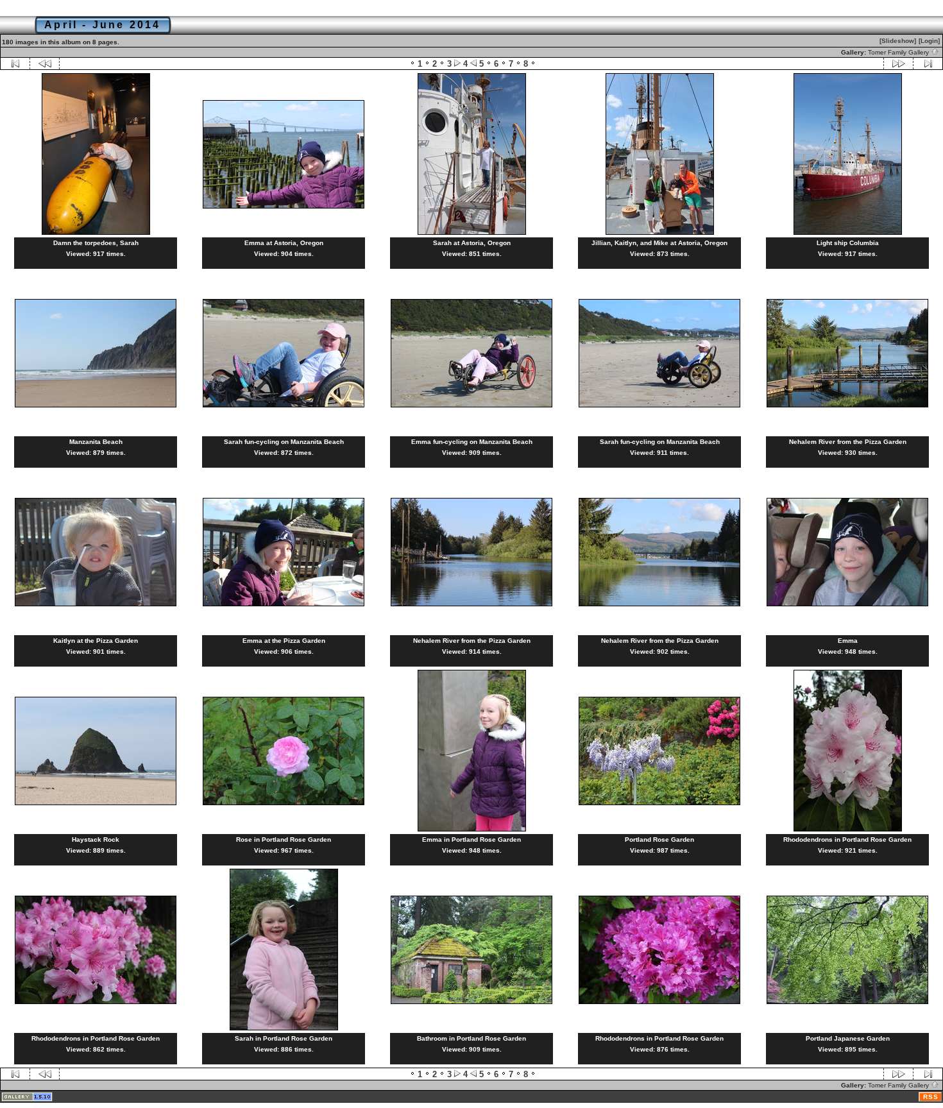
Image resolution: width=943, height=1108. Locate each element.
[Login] (929, 40)
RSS (931, 1096)
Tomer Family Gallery (899, 52)
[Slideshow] (897, 40)
